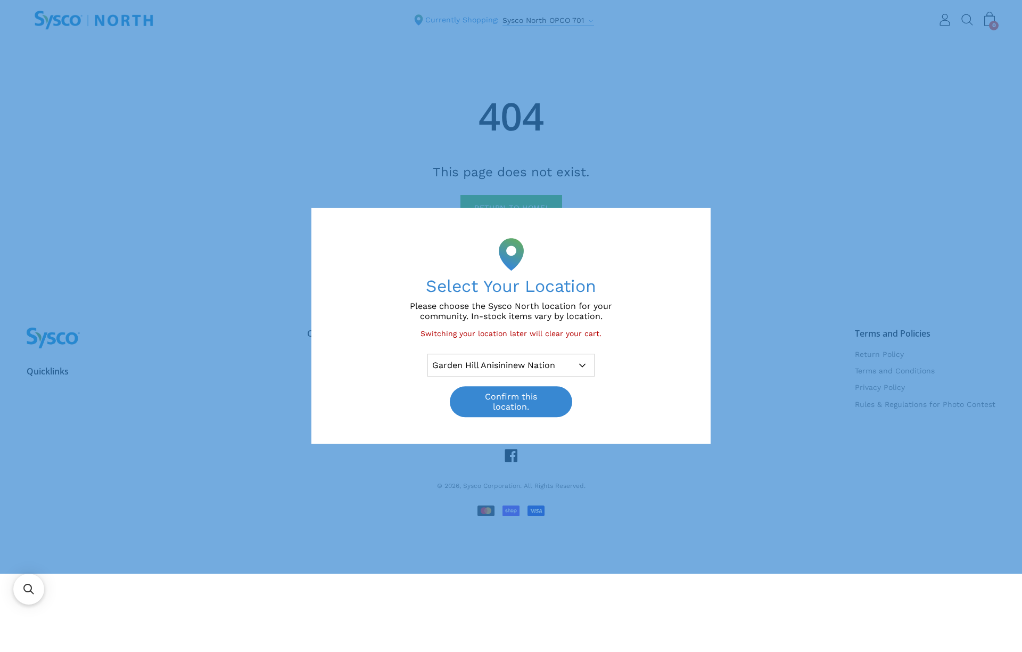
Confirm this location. (511, 402)
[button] (28, 589)
